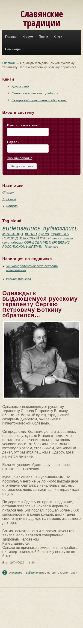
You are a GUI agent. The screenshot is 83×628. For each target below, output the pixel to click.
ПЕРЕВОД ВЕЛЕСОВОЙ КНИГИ (26, 238)
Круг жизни (20, 86)
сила (5, 242)
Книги (58, 36)
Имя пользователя (23, 125)
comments (15, 572)
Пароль (14, 142)
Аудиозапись (60, 228)
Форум (28, 36)
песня (56, 238)
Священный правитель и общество (39, 100)
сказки (68, 238)
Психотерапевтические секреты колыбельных (32, 268)
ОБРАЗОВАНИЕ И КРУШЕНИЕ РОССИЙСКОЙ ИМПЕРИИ (36, 244)
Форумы (12, 206)
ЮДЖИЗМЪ (60, 234)
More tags (51, 246)
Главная (11, 36)
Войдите (32, 572)
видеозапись (21, 228)
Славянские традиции (41, 18)
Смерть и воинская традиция (35, 93)
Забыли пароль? (19, 158)
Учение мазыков (18, 278)
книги (31, 233)
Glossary (8, 192)
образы (17, 242)
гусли (44, 233)
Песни (43, 36)
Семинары (13, 49)
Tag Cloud (9, 199)
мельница (12, 233)
